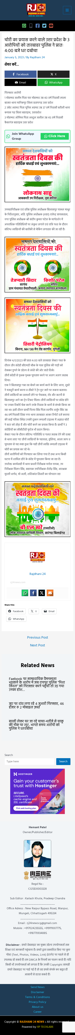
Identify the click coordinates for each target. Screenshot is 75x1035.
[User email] (50, 593)
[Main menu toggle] (67, 10)
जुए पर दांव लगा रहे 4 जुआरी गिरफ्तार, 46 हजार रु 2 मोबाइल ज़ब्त (36, 705)
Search (9, 755)
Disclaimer (37, 992)
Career (37, 1012)
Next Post (37, 645)
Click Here (56, 136)
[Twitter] (44, 25)
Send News (38, 987)
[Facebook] (37, 25)
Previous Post (37, 638)
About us (37, 1007)
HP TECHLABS (45, 1027)
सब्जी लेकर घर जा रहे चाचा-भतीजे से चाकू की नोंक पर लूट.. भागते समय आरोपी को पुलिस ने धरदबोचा (36, 725)
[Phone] (31, 25)
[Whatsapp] (25, 593)
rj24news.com (17, 582)
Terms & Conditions (37, 997)
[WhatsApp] (24, 25)
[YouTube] (51, 25)
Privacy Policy (37, 1002)
